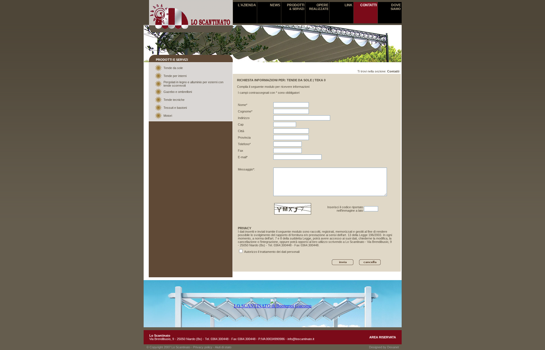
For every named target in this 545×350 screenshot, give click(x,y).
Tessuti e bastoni (175, 107)
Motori (168, 115)
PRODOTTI (295, 7)
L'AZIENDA (247, 5)
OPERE (318, 7)
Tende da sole (173, 68)
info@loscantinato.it (301, 339)
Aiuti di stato (223, 347)
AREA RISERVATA (382, 337)
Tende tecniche (174, 99)
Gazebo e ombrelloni (178, 91)
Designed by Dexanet (384, 347)
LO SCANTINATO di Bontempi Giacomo (272, 305)
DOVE (396, 7)
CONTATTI (368, 5)
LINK (349, 5)
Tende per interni (175, 76)
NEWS (275, 5)
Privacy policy (202, 347)
